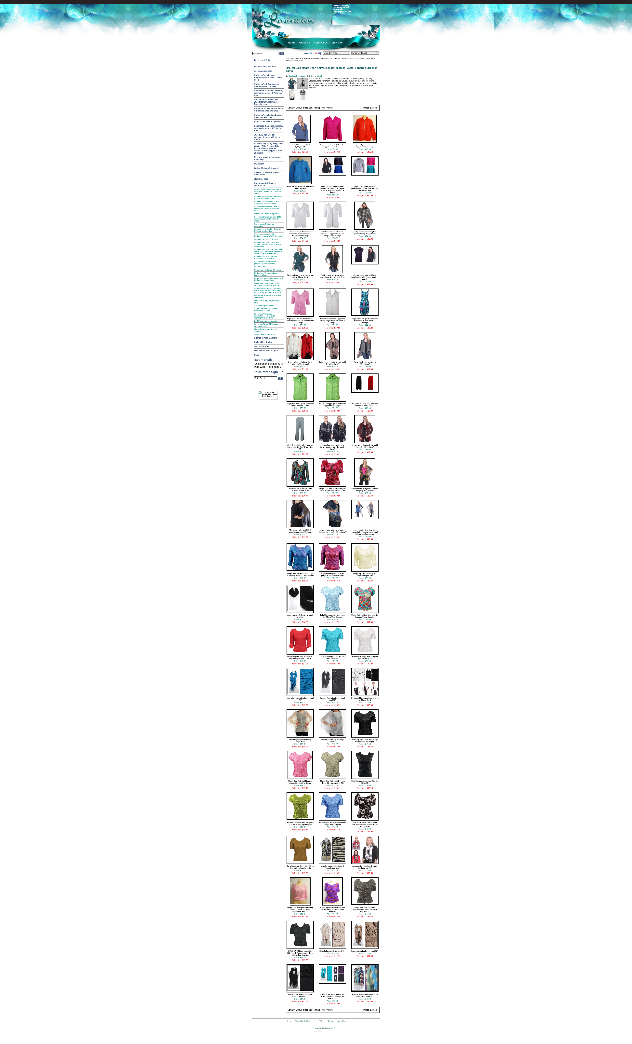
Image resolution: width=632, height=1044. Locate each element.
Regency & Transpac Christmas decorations (267, 296)
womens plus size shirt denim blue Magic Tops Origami (332, 823)
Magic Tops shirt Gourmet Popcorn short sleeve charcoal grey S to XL (365, 909)
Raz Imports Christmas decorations (264, 225)
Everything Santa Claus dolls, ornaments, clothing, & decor (267, 284)
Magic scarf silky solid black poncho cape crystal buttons (300, 531)
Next (375, 108)
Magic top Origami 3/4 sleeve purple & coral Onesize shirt (332, 575)
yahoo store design (316, 1031)
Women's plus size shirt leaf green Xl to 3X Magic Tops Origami (300, 823)
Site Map (330, 1021)
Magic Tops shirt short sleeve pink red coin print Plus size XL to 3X (332, 490)
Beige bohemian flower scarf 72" (332, 951)
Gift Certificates (261, 346)
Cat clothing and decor (264, 306)
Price (323, 108)
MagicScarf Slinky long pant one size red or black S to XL (365, 405)
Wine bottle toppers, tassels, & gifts (267, 301)
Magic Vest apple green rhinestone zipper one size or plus (300, 405)
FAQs (321, 1021)
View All (329, 108)
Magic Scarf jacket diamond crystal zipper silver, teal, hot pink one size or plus (364, 188)
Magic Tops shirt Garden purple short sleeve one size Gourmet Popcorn (332, 909)
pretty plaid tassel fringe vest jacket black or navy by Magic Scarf (332, 447)
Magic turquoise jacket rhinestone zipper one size (300, 187)
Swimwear (259, 164)
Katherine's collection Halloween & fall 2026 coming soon (268, 77)
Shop (256, 355)
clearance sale (261, 179)
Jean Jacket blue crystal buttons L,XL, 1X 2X (300, 146)
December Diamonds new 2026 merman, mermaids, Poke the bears (266, 101)
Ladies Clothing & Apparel (266, 168)
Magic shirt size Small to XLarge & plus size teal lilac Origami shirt (300, 575)
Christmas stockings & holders (267, 270)
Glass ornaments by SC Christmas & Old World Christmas (268, 235)
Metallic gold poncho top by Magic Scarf (300, 740)
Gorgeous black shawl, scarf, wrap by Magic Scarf (365, 699)
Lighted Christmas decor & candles (265, 330)
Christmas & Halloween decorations (265, 184)
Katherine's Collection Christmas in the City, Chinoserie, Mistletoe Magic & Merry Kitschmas (268, 251)
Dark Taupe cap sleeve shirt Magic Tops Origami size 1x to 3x (300, 867)
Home (291, 42)
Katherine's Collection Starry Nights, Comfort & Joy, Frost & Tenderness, (267, 244)
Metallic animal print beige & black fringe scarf (332, 867)
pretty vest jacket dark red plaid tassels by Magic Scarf (365, 446)
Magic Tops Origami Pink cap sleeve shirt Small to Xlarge (300, 782)
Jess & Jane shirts (263, 71)
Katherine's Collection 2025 (266, 239)
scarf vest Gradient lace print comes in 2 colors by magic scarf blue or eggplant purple (365, 532)
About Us (304, 42)
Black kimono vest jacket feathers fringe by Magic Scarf (364, 490)
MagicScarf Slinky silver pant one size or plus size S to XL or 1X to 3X (300, 447)
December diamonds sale (265, 334)
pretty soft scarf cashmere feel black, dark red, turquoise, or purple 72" (332, 996)
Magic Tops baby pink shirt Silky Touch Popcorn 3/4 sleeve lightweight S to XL (300, 909)
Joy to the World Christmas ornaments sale (266, 325)
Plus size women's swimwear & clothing (267, 158)
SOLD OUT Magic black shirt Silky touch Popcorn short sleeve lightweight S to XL (300, 953)
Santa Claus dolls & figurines (267, 122)
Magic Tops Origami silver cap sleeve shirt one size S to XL (332, 782)
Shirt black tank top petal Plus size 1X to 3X (365, 782)
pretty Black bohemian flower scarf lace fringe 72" (300, 995)
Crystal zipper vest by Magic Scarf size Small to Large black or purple (364, 277)
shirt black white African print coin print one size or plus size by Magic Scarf (365, 824)
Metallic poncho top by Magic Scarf (332, 740)
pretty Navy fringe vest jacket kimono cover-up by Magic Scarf (332, 531)
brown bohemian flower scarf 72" (364, 951)
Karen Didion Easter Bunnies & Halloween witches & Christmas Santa (268, 191)
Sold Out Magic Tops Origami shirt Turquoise (332, 657)
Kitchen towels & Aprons (265, 338)
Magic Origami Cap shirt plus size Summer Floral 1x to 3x (364, 616)
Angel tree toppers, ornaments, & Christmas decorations (268, 279)
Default (299, 108)
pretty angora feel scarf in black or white (300, 616)
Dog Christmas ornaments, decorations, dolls (265, 310)
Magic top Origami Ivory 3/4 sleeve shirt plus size (364, 575)
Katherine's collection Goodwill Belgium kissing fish (268, 116)
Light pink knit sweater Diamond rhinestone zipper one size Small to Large (300, 321)
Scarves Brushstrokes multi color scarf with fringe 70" (365, 995)
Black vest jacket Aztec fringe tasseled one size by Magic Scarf (332, 276)
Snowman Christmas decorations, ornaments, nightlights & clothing (264, 316)
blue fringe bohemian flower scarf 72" (300, 699)
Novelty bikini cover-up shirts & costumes (268, 173)
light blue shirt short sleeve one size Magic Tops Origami (332, 616)
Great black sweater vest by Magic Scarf (365, 363)
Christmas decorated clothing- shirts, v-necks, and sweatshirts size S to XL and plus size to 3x (268, 290)
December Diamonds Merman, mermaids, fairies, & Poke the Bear (268, 93)
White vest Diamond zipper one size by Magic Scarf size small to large (332, 321)
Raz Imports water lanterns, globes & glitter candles (266, 263)
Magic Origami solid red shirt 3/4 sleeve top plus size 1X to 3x (300, 657)
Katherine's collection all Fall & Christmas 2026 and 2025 (268, 109)
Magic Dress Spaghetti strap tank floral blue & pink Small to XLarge (365, 321)
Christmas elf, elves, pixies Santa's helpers (265, 274)
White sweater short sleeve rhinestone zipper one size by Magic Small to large (300, 234)
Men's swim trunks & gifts (266, 351)
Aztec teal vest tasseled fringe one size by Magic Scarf (300, 276)
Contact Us (321, 42)
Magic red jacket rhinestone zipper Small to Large (365, 146)
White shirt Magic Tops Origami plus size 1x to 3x (365, 657)
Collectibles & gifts (263, 342)
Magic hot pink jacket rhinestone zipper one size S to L (332, 146)
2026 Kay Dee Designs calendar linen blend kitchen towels (267, 137)
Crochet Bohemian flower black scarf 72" (332, 699)
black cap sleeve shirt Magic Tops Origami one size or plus (365, 740)
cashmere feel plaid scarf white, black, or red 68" (364, 867)
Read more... (273, 366)
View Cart (338, 42)
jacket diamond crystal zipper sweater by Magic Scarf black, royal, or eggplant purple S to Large (332, 189)
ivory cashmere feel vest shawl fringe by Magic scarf (300, 363)
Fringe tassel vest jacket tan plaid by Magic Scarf (332, 363)
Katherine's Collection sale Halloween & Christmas (266, 85)
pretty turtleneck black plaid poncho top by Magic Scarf (365, 233)
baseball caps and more (265, 67)
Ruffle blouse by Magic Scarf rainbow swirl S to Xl (300, 490)
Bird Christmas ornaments (265, 321)
